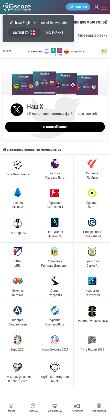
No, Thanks (54, 33)
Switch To (21, 33)
